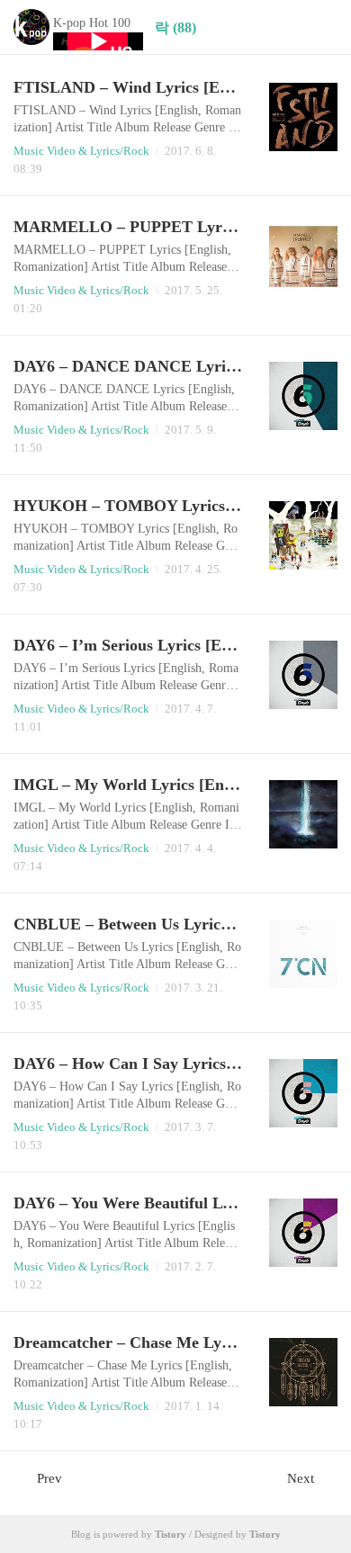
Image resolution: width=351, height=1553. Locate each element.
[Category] (320, 27)
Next (300, 1478)
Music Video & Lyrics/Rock (81, 150)
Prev (49, 1478)
